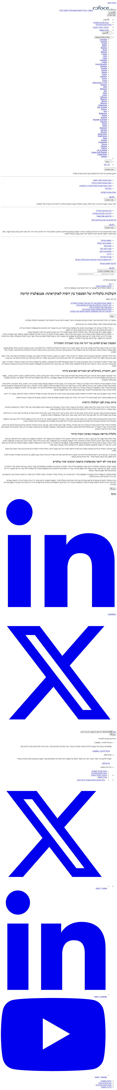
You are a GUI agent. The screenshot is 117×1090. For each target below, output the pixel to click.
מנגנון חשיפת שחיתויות (104, 1085)
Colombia (103, 60)
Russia (104, 124)
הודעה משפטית (106, 1081)
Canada (104, 54)
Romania (103, 122)
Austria (104, 44)
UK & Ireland (102, 150)
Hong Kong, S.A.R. (99, 83)
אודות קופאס (102, 777)
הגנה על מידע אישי (105, 1083)
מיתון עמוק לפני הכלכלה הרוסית (100, 307)
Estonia (104, 70)
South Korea (102, 136)
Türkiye (104, 148)
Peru (105, 111)
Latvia (104, 95)
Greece (104, 78)
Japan (105, 93)
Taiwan (104, 144)
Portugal (104, 117)
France (104, 74)
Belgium (104, 48)
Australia (103, 42)
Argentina (103, 39)
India (105, 87)
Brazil (105, 50)
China (105, 58)
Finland (104, 72)
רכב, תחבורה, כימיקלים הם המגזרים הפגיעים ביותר (94, 305)
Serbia (104, 126)
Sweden (104, 140)
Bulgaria (104, 52)
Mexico (104, 101)
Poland (104, 115)
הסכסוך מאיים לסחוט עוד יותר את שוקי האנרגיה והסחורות (91, 303)
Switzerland (102, 142)
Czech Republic (101, 64)
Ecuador (104, 68)
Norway (104, 109)
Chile (105, 56)
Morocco (103, 103)
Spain (105, 138)
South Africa (102, 134)
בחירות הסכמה (106, 1087)
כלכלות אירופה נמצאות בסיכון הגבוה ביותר (97, 309)
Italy (105, 91)
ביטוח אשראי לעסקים (99, 771)
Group (104, 81)
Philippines (103, 113)
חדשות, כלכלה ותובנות (99, 775)
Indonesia (103, 89)
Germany (103, 76)
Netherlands (102, 105)
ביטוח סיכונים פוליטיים (99, 773)
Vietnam (104, 156)
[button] (107, 20)
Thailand (104, 146)
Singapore (103, 128)
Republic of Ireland (100, 120)
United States (102, 154)
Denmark (103, 66)
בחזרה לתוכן (112, 3)
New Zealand (102, 107)
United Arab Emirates (99, 152)
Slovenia (104, 132)
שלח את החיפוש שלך (85, 274)
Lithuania (103, 97)
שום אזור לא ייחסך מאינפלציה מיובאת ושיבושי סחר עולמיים (91, 311)
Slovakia (104, 130)
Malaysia (103, 99)
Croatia (104, 62)
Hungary (104, 85)
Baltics (104, 46)
